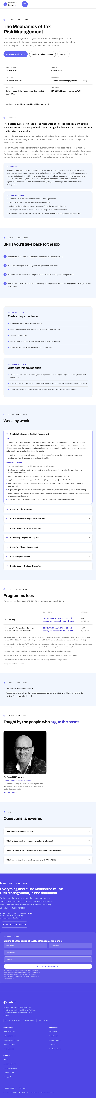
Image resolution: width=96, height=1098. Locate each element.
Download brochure (15, 54)
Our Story (7, 1059)
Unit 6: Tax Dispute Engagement (48, 547)
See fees (63, 54)
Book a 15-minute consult (42, 54)
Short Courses (9, 1049)
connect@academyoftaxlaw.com (11, 918)
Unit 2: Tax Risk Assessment (48, 509)
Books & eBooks (55, 1049)
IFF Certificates (9, 1044)
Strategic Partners (10, 1068)
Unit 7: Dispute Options (48, 556)
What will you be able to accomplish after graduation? (48, 841)
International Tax (10, 1036)
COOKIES (24, 1092)
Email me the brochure (48, 966)
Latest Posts (53, 1031)
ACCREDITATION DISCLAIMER (42, 1092)
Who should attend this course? (48, 831)
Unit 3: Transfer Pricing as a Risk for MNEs (48, 518)
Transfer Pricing (9, 1031)
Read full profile (10, 793)
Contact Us (7, 1077)
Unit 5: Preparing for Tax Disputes (48, 537)
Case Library (53, 1036)
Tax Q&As (52, 1044)
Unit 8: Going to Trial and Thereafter (48, 566)
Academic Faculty (10, 1064)
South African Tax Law (12, 1040)
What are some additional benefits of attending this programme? (48, 850)
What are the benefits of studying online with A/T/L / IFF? (48, 860)
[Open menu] (25, 4)
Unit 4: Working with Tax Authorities (48, 528)
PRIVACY (7, 1092)
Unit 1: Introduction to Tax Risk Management (48, 434)
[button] (25, 762)
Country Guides (55, 1040)
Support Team (9, 1072)
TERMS (15, 1092)
